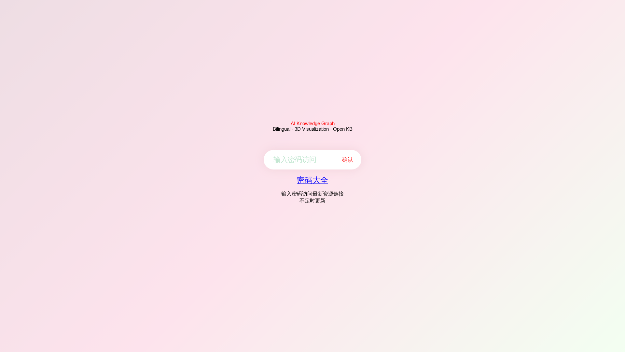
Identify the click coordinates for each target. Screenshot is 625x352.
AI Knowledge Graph (313, 123)
